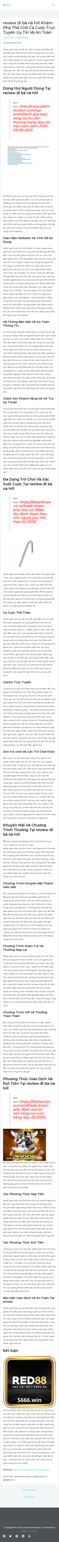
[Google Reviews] (29, 1536)
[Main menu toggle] (53, 5)
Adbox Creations (29, 1531)
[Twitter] (10, 1536)
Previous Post (29, 1490)
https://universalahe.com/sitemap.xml (30, 1470)
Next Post (29, 1497)
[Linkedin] (23, 1536)
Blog (6, 37)
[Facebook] (4, 1536)
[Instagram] (16, 1536)
